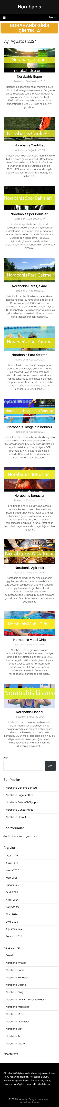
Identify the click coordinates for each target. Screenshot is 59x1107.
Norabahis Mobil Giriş (29, 639)
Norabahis (29, 6)
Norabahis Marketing (17, 1006)
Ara (5, 757)
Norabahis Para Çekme (29, 286)
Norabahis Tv (13, 1036)
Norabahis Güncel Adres (19, 809)
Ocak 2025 (12, 892)
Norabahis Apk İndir (29, 567)
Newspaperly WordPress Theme (35, 1101)
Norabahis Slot (14, 1028)
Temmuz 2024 (14, 936)
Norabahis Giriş (14, 992)
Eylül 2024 (12, 921)
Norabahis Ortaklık (16, 817)
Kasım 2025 (12, 870)
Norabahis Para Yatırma (29, 355)
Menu (52, 17)
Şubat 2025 (12, 885)
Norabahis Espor (29, 76)
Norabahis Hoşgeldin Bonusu (29, 427)
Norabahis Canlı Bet (29, 145)
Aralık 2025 (12, 863)
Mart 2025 (12, 877)
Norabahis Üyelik (15, 1043)
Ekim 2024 (12, 914)
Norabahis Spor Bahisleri (30, 214)
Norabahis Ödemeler (17, 1021)
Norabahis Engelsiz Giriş (19, 795)
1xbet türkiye (10, 1054)
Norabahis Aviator (16, 962)
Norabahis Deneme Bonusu (21, 787)
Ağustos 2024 (14, 929)
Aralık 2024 (12, 899)
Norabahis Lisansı (29, 712)
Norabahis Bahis (15, 970)
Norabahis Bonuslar (29, 495)
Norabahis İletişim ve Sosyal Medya (26, 999)
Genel (9, 955)
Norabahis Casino (16, 984)
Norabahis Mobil (15, 1014)
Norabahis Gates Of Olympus (22, 802)
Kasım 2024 (12, 907)
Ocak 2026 (12, 855)
